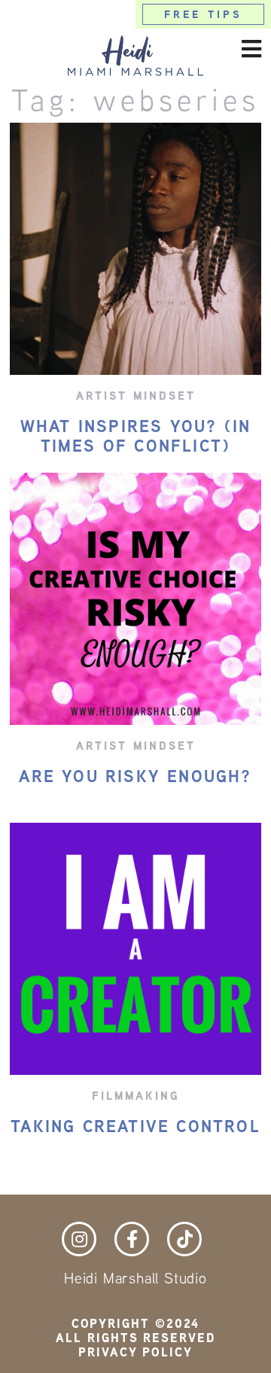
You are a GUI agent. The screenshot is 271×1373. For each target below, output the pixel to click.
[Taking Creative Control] (136, 949)
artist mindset (136, 395)
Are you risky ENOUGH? (135, 777)
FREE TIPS (203, 14)
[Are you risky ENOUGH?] (136, 599)
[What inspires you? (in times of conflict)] (136, 249)
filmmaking (136, 1096)
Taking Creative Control (135, 1127)
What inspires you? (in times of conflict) (135, 435)
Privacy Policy (135, 1352)
